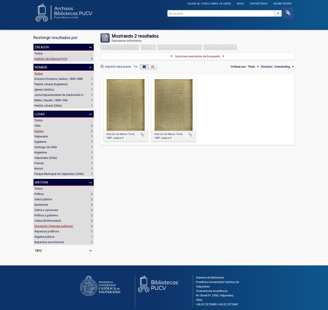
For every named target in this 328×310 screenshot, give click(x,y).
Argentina (40, 152)
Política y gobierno (46, 215)
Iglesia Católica (44, 89)
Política (39, 194)
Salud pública (43, 199)
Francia (39, 163)
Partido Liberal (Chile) (48, 105)
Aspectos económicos (49, 242)
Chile (37, 125)
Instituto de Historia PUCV (50, 58)
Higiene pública (44, 236)
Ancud (38, 168)
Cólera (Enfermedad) (47, 220)
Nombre (41, 67)
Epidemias (41, 204)
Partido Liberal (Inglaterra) (51, 84)
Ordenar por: (238, 66)
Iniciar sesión (282, 3)
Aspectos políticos (46, 231)
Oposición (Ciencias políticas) (53, 226)
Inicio (240, 3)
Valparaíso (41, 136)
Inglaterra (40, 141)
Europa (39, 131)
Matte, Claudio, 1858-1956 (51, 100)
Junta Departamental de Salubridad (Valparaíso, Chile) (69, 95)
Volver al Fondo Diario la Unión (209, 3)
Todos (38, 53)
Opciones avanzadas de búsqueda (197, 56)
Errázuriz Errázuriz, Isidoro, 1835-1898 (58, 79)
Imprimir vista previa (117, 66)
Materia (41, 182)
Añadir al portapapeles (142, 134)
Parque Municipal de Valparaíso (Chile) (59, 174)
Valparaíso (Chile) (45, 157)
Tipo (38, 250)
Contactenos (259, 3)
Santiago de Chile (45, 147)
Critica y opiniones (46, 210)
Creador (42, 47)
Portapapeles (288, 13)
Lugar (40, 113)
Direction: (267, 66)
